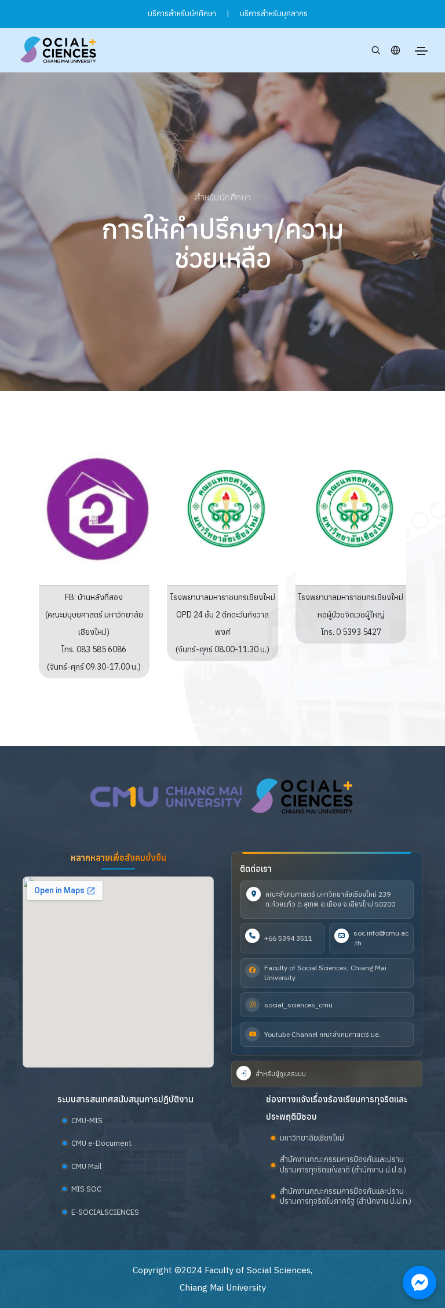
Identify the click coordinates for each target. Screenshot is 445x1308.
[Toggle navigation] (421, 51)
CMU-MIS (87, 1121)
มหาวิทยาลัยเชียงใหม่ (312, 1138)
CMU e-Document (101, 1143)
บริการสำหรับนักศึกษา (182, 14)
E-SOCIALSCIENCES (105, 1212)
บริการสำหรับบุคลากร (274, 14)
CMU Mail (86, 1166)
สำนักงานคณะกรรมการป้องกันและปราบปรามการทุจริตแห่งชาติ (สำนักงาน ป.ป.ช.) (343, 1164)
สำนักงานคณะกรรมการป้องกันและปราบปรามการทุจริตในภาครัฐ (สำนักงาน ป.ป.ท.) (345, 1196)
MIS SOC (86, 1189)
